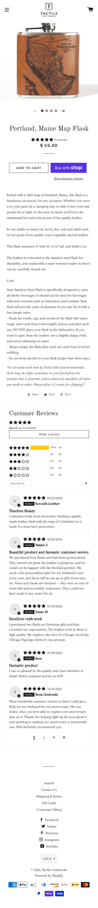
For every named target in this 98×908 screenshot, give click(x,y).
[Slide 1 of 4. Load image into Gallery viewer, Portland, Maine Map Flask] (42, 110)
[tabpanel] (49, 59)
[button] (42, 140)
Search (49, 783)
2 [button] (44, 737)
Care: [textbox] (10, 281)
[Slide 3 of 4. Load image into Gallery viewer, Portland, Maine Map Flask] (51, 110)
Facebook (51, 820)
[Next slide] (63, 111)
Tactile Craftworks (54, 870)
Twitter (51, 826)
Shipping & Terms (49, 796)
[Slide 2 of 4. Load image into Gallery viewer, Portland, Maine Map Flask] (46, 110)
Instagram (51, 840)
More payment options (68, 178)
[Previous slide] (35, 111)
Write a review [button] (49, 434)
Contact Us (49, 790)
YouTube (51, 846)
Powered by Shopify (49, 876)
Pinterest (51, 833)
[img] (34, 498)
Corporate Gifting (49, 810)
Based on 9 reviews (22, 428)
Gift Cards (49, 803)
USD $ (47, 859)
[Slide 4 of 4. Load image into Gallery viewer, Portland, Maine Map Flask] (56, 110)
